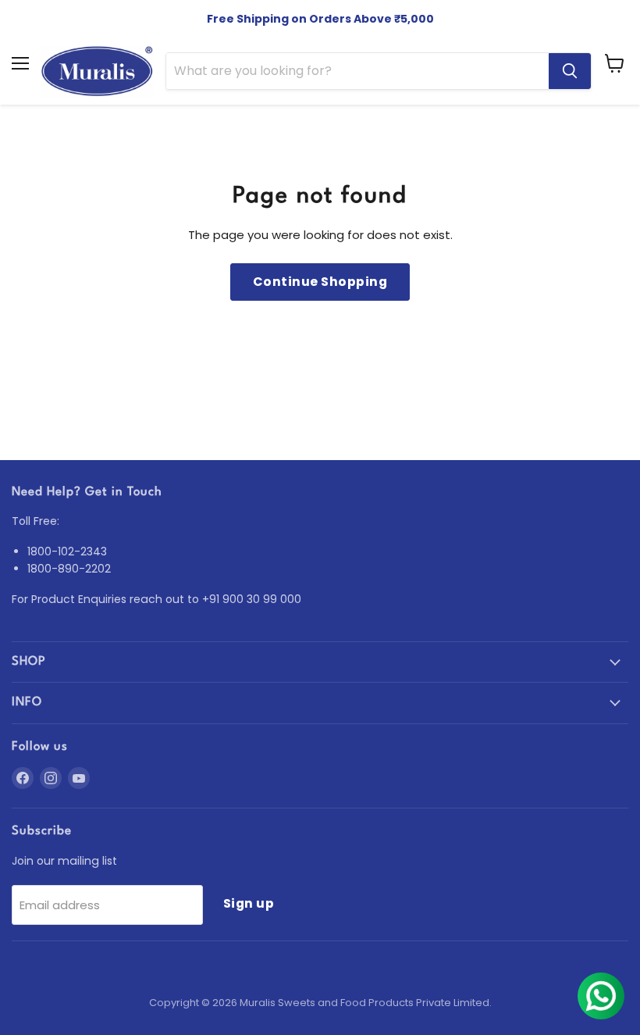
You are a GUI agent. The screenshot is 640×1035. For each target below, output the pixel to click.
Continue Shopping (320, 282)
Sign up (248, 903)
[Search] (570, 71)
